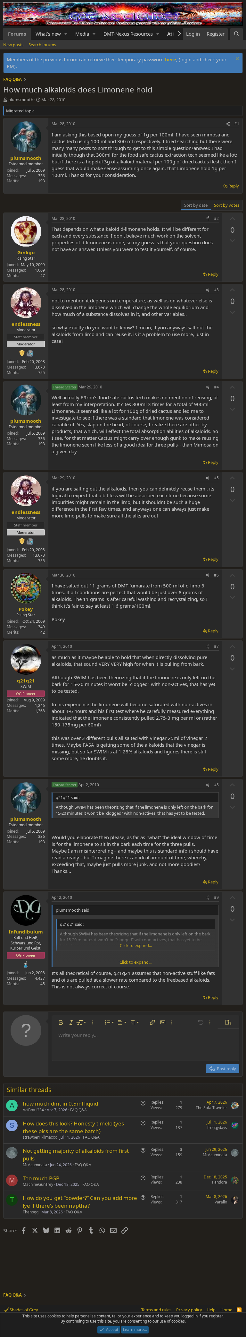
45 (42, 983)
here (170, 59)
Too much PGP (41, 1178)
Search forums (42, 45)
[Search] (236, 34)
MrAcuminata (35, 1165)
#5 (216, 478)
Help (211, 1310)
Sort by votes (226, 205)
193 (41, 181)
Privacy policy (189, 1310)
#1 (236, 123)
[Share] (228, 124)
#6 (216, 575)
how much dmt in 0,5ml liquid (60, 1103)
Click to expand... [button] (135, 962)
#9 (216, 897)
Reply (233, 186)
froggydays (217, 1127)
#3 (216, 289)
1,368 (40, 711)
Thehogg (30, 1212)
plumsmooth (20, 99)
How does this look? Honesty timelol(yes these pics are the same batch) (73, 1127)
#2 (216, 218)
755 (41, 372)
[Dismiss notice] (236, 59)
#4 (216, 387)
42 (42, 632)
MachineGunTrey (38, 1184)
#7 (216, 646)
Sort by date (196, 205)
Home (226, 1310)
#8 (216, 784)
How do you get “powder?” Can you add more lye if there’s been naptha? (80, 1201)
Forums (17, 33)
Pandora (219, 1182)
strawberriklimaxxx (40, 1137)
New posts (13, 45)
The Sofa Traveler (211, 1107)
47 (42, 275)
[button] (66, 34)
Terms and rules (156, 1310)
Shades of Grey (23, 1310)
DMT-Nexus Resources (128, 33)
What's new (48, 33)
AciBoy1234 (33, 1110)
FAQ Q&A (78, 1110)
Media (82, 33)
